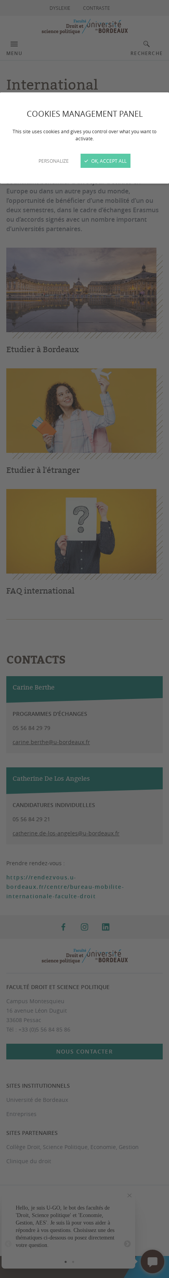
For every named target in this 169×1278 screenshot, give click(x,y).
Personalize (54, 161)
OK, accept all (108, 161)
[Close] (84, 639)
